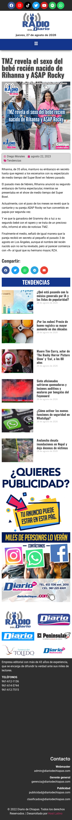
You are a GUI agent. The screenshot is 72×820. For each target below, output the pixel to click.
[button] (36, 43)
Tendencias (14, 160)
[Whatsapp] (60, 5)
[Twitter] (36, 5)
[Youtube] (44, 5)
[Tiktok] (27, 5)
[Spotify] (52, 5)
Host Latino (55, 813)
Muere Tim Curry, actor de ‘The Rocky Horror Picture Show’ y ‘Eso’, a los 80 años (53, 357)
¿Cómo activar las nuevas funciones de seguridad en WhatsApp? (53, 414)
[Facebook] (11, 5)
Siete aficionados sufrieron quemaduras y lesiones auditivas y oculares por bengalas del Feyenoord (53, 388)
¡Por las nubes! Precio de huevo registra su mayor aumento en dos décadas (52, 325)
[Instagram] (19, 5)
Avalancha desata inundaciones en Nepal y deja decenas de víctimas (52, 444)
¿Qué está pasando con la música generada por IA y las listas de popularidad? (53, 296)
